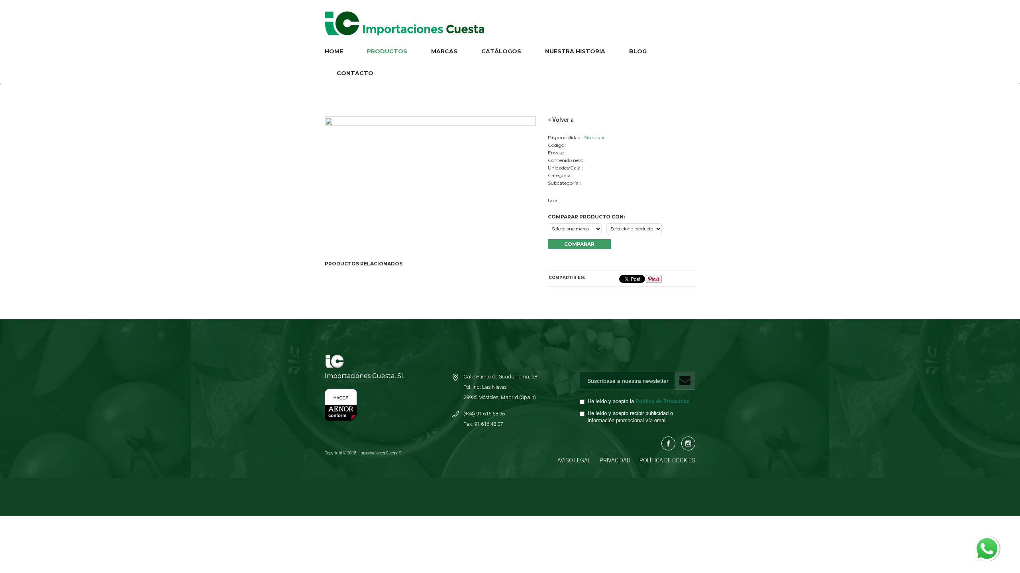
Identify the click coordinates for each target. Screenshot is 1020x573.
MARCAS (444, 51)
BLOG (638, 51)
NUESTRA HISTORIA (575, 51)
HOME (334, 51)
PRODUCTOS (387, 51)
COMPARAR (579, 244)
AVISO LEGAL (573, 460)
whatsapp (986, 540)
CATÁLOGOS (501, 51)
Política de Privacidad (663, 401)
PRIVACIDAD (615, 460)
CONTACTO (355, 73)
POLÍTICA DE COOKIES (667, 460)
